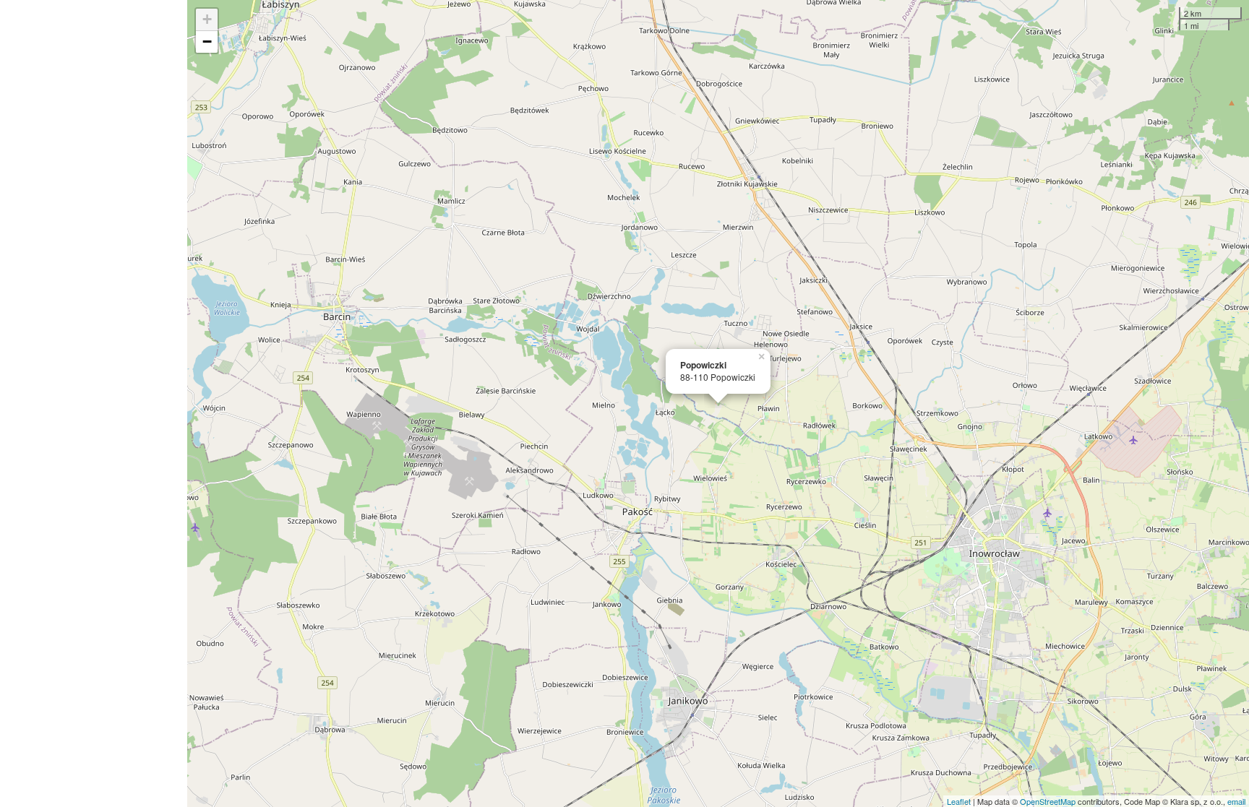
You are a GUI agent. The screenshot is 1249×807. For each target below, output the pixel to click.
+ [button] (207, 19)
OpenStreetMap (1048, 801)
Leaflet (959, 801)
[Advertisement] (93, 403)
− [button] (207, 42)
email (1236, 801)
